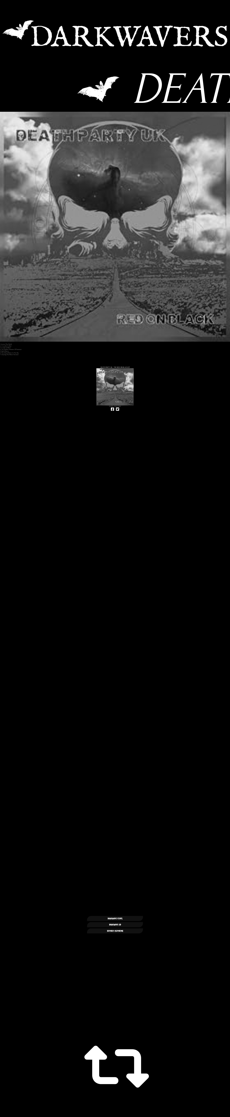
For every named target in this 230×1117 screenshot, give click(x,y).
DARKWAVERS (115, 33)
